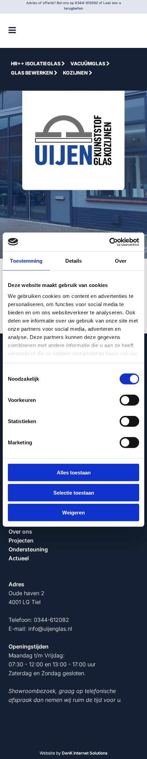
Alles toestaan (74, 472)
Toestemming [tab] (26, 261)
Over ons (20, 531)
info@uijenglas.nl (50, 628)
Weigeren (73, 512)
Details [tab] (73, 261)
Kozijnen (76, 73)
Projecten (21, 540)
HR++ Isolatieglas (36, 63)
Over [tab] (120, 261)
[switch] (129, 400)
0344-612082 (86, 3)
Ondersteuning (28, 549)
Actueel (19, 558)
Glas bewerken (32, 73)
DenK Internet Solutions (85, 753)
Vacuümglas (88, 63)
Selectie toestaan (73, 492)
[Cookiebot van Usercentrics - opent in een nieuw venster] (109, 241)
